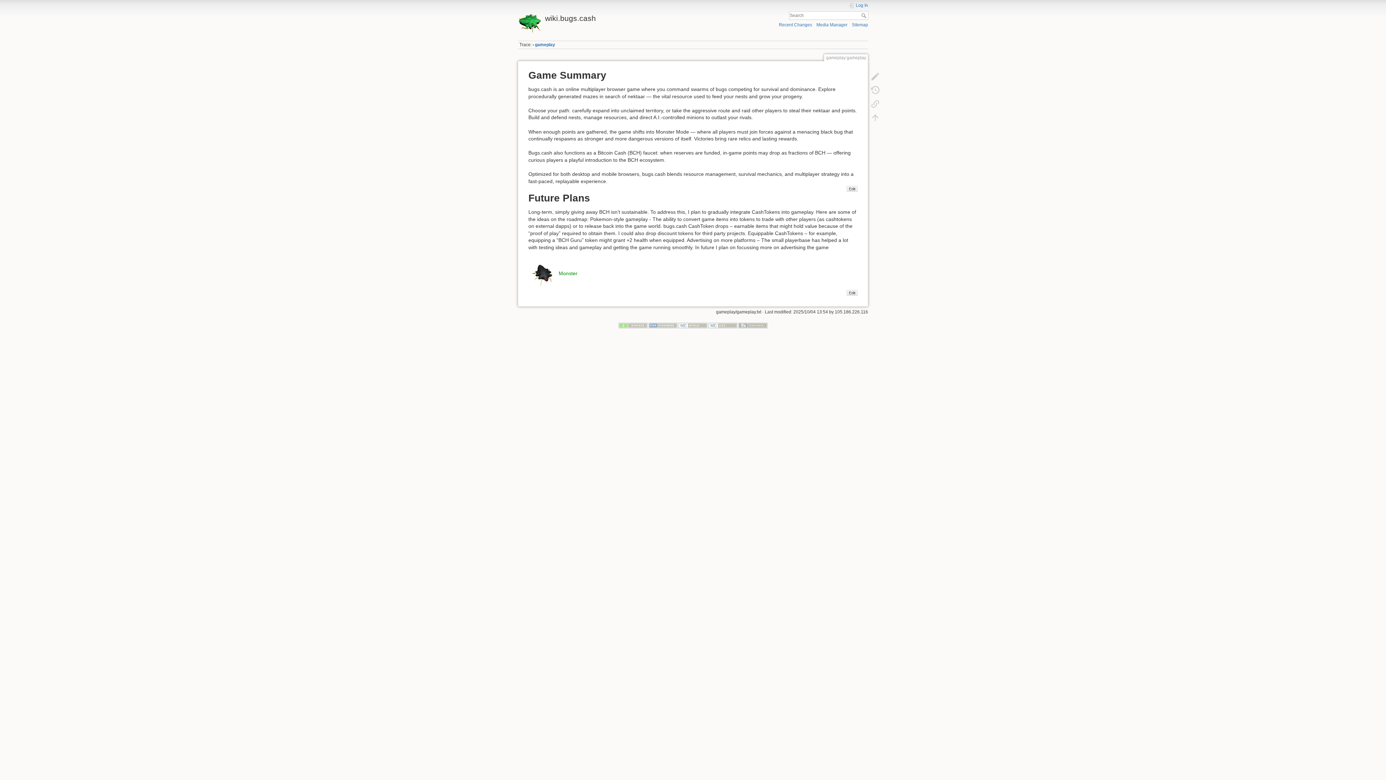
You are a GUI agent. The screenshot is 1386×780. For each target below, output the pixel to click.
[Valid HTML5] (693, 325)
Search (864, 15)
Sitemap (860, 24)
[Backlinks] (875, 104)
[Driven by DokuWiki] (752, 325)
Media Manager (831, 24)
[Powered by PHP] (663, 325)
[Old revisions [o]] (875, 90)
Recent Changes (795, 24)
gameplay (545, 44)
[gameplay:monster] (542, 273)
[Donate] (633, 325)
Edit (852, 189)
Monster (568, 273)
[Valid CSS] (723, 325)
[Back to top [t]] (875, 118)
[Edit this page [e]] (875, 76)
